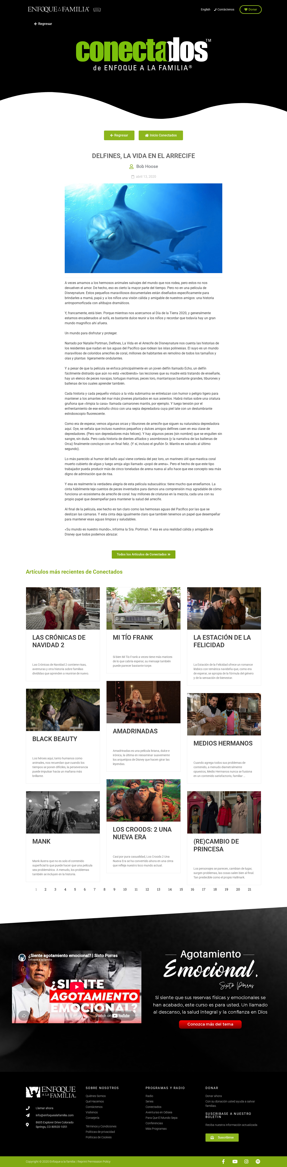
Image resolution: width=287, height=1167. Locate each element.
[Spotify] (258, 1161)
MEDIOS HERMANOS (223, 743)
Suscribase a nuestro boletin (228, 1115)
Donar (211, 1088)
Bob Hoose (147, 166)
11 (137, 888)
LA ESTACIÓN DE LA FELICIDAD (222, 641)
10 (126, 888)
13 (160, 888)
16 (194, 888)
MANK (41, 841)
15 (182, 888)
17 (205, 888)
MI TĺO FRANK (133, 637)
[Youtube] (235, 1161)
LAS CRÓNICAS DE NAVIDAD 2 (59, 641)
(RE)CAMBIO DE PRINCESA (216, 845)
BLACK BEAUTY (54, 739)
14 (171, 888)
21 (251, 888)
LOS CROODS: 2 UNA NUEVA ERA (142, 833)
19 (228, 888)
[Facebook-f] (223, 1161)
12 (148, 888)
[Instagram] (246, 1161)
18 (216, 888)
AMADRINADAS (135, 731)
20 (239, 888)
